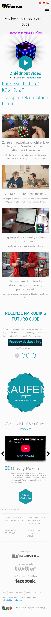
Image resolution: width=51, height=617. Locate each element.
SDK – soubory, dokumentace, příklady (33, 533)
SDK (34, 592)
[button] (17, 355)
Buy (39, 592)
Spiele (10, 592)
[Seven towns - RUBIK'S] (7, 608)
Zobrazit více (25, 348)
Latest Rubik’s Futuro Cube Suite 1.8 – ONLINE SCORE (36, 520)
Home (4, 592)
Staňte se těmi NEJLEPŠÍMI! (26, 33)
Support (28, 592)
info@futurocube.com (14, 600)
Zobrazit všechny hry (25, 496)
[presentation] (2, 454)
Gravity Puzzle (25, 468)
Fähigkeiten (19, 592)
